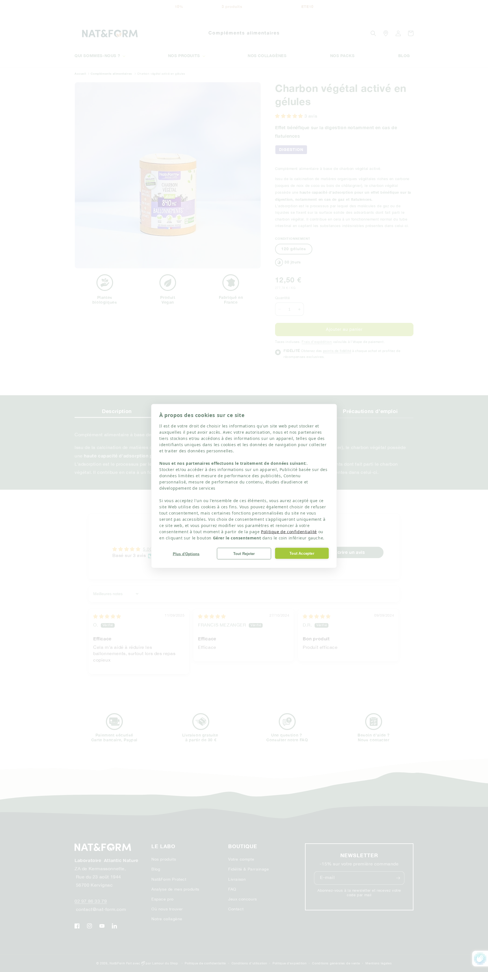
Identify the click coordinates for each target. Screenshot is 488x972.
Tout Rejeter (244, 553)
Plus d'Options (186, 554)
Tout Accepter (301, 553)
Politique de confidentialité (289, 531)
